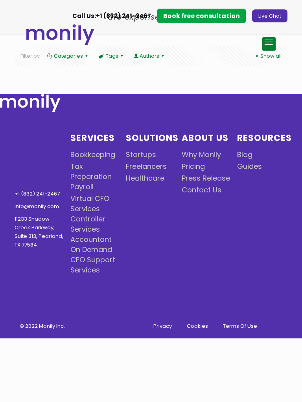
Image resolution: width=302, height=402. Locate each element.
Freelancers (146, 166)
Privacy (162, 326)
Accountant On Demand (91, 244)
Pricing (193, 166)
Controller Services (87, 224)
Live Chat (269, 16)
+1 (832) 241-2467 (37, 193)
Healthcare (145, 178)
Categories (68, 56)
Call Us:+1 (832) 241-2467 (111, 16)
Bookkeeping (92, 154)
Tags (112, 56)
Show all (271, 56)
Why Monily (201, 154)
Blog (244, 154)
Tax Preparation (91, 171)
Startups (141, 154)
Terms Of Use (240, 326)
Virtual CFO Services (89, 204)
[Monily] (76, 36)
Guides (249, 166)
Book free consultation (201, 15)
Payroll (82, 187)
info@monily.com (37, 206)
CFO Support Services (92, 265)
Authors (149, 56)
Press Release (206, 178)
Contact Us (201, 190)
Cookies (197, 326)
